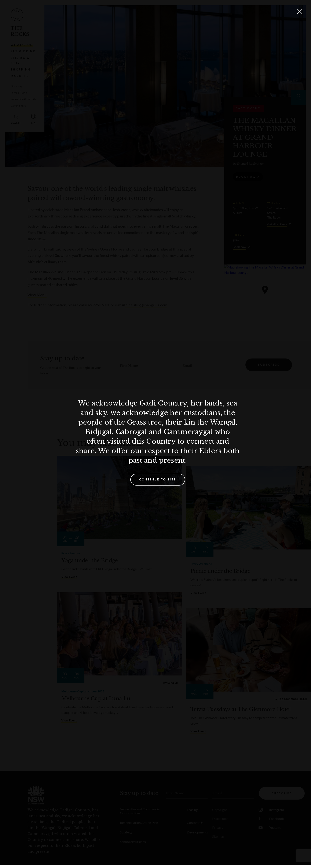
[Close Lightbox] (299, 11)
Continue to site (157, 479)
